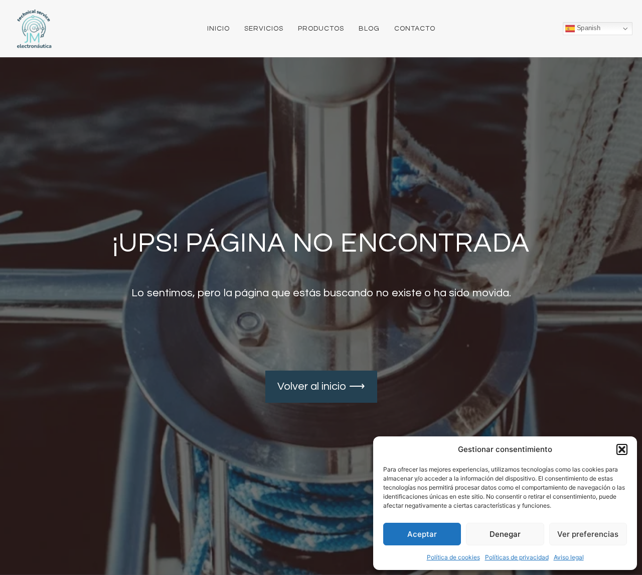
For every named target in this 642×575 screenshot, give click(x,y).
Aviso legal (569, 557)
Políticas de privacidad (517, 557)
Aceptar (422, 534)
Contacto (414, 28)
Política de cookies (453, 557)
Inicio (218, 28)
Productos (321, 28)
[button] (622, 449)
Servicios (263, 28)
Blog (369, 28)
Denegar (505, 534)
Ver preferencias (587, 534)
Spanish (587, 28)
